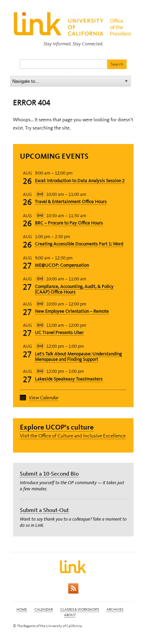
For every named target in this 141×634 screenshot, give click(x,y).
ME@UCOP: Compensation (62, 265)
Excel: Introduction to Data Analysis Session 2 (80, 180)
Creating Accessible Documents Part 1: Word (79, 244)
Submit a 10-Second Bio (49, 473)
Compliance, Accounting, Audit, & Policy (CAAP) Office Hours (74, 289)
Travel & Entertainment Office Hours (71, 201)
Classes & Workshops (79, 609)
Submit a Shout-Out (44, 510)
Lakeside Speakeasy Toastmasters (69, 379)
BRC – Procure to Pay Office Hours (69, 223)
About (70, 615)
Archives (114, 609)
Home (21, 609)
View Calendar (44, 397)
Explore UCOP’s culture (57, 427)
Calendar (44, 609)
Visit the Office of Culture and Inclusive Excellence (73, 436)
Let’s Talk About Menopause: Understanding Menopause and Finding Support (78, 357)
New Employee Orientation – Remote (72, 311)
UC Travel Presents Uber (59, 332)
